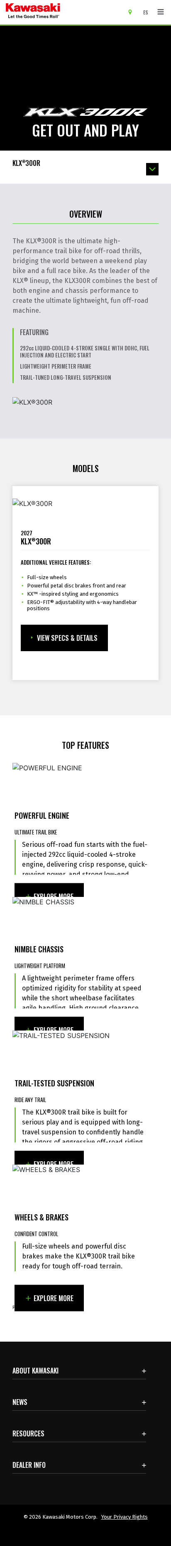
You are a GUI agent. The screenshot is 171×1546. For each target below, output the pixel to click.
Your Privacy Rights (124, 1517)
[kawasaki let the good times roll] (65, 12)
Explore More (53, 896)
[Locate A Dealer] (133, 11)
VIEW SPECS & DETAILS (67, 638)
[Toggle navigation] (160, 12)
